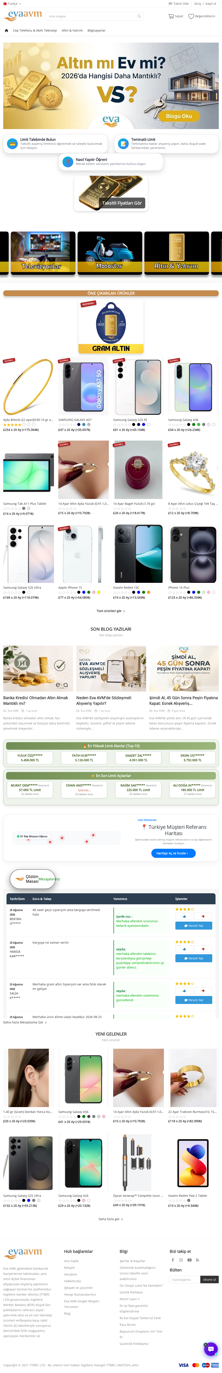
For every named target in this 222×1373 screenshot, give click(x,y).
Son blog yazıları (111, 629)
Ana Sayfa (71, 1261)
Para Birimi (128, 1325)
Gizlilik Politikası (131, 1292)
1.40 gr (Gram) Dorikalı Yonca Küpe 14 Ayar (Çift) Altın (28, 1112)
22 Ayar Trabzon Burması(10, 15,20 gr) (193, 1112)
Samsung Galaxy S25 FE (130, 420)
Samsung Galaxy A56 (73, 1112)
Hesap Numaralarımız (80, 1294)
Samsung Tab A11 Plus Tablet (24, 504)
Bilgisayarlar (97, 30)
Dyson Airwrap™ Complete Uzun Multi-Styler (138, 1196)
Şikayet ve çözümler (78, 1288)
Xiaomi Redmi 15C (126, 587)
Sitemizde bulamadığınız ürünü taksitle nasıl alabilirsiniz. (138, 1273)
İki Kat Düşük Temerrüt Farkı (140, 1318)
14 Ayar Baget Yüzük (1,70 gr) (134, 504)
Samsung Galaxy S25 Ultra (22, 1196)
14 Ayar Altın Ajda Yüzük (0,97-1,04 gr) (83, 504)
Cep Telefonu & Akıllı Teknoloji (35, 30)
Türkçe (13, 4)
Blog (67, 1313)
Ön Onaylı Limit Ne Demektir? (141, 1285)
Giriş (197, 4)
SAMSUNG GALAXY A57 (74, 420)
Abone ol (209, 1279)
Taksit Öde (180, 4)
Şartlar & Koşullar (132, 1261)
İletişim (69, 1268)
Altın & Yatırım (72, 30)
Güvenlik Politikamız (134, 1344)
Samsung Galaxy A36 (183, 420)
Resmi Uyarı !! (130, 1299)
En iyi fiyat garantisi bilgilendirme (134, 1308)
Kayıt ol (211, 4)
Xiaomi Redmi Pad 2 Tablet (187, 1196)
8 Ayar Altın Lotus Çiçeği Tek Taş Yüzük (193, 504)
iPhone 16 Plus (178, 587)
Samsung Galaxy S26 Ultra (22, 587)
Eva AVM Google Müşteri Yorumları (82, 1304)
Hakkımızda (72, 1281)
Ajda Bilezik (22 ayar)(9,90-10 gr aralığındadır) (28, 420)
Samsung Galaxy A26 (73, 1196)
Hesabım (70, 1274)
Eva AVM (13, 711)
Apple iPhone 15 (70, 587)
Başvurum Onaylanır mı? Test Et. (141, 1334)
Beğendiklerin (205, 16)
